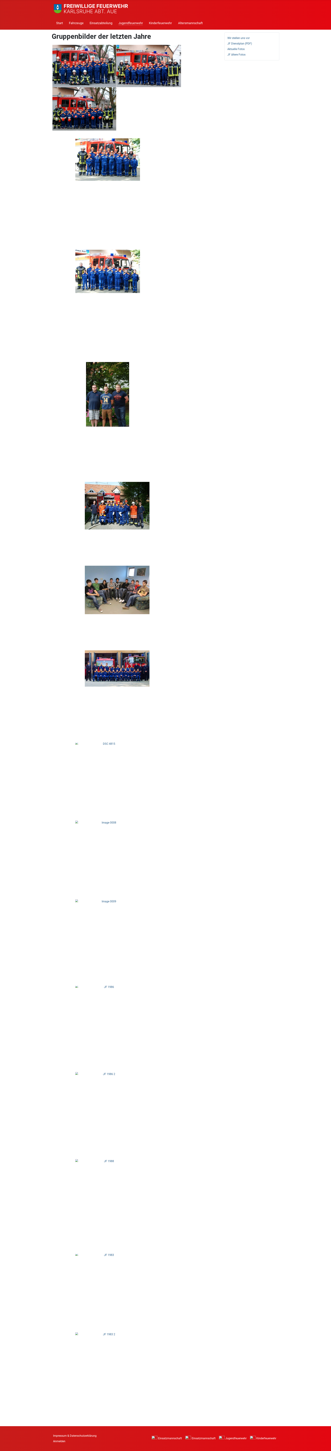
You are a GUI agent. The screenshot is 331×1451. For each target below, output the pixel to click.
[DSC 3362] (84, 66)
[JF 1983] (108, 1276)
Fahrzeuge (76, 23)
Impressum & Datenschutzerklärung (75, 1435)
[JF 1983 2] (108, 1355)
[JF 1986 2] (108, 1094)
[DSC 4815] (108, 764)
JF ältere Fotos (236, 54)
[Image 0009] (108, 922)
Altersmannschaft (190, 23)
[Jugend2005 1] (118, 669)
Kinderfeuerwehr (160, 23)
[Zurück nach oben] (325, 1444)
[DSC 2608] (108, 272)
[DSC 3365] (84, 109)
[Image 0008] (108, 843)
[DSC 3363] (149, 66)
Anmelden (59, 1441)
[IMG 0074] (118, 590)
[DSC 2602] (108, 159)
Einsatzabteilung (101, 23)
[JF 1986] (108, 1006)
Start (59, 23)
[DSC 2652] (108, 395)
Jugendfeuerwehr (130, 23)
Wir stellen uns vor (238, 38)
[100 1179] (118, 506)
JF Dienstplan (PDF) (239, 43)
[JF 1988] (108, 1184)
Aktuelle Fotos (236, 49)
